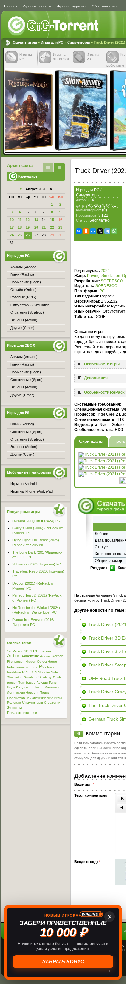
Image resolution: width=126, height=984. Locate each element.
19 (28, 227)
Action (13, 655)
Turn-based (27, 682)
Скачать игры (54, 26)
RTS (34, 672)
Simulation (110, 276)
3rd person (43, 651)
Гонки (53, 682)
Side (54, 672)
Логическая (53, 687)
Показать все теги (22, 713)
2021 (105, 270)
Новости (32, 692)
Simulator (30, 677)
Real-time (14, 672)
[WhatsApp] (114, 231)
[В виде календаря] (59, 167)
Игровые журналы (71, 6)
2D (26, 651)
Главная (10, 6)
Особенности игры (102, 364)
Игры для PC (52, 42)
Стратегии (52, 702)
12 (28, 220)
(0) (104, 210)
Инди (11, 687)
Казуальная (25, 687)
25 (20, 235)
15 (52, 220)
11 (20, 220)
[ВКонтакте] (79, 231)
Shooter (44, 672)
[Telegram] (107, 231)
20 (36, 227)
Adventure (30, 656)
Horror (52, 661)
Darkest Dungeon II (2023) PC (36, 521)
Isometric (22, 667)
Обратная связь (105, 6)
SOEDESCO (112, 281)
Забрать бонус (63, 961)
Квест (39, 687)
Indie (11, 667)
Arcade (58, 656)
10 (12, 220)
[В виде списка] (48, 167)
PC (102, 291)
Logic (34, 667)
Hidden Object (36, 661)
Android (46, 656)
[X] (100, 231)
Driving (93, 276)
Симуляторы (78, 42)
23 (60, 227)
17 (12, 227)
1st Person (15, 651)
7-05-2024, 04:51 (101, 205)
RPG (26, 672)
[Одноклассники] (86, 231)
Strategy (45, 677)
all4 (91, 200)
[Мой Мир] (93, 231)
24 (12, 235)
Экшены (14, 708)
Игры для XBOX (21, 345)
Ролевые (14, 702)
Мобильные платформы (29, 472)
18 (20, 227)
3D (31, 651)
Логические (16, 692)
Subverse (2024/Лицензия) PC (36, 564)
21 (44, 227)
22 (52, 227)
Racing (52, 667)
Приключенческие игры (44, 697)
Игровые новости (37, 6)
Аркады (42, 682)
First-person (16, 661)
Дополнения (96, 378)
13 (36, 220)
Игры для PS (18, 413)
